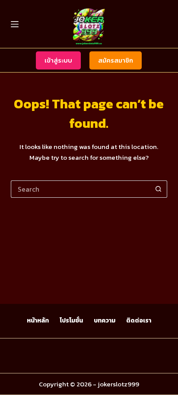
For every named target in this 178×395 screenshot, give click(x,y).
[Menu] (15, 24)
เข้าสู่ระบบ (58, 60)
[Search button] (158, 189)
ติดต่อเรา (138, 321)
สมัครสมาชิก (115, 60)
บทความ (104, 321)
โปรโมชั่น (71, 321)
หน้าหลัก (38, 321)
